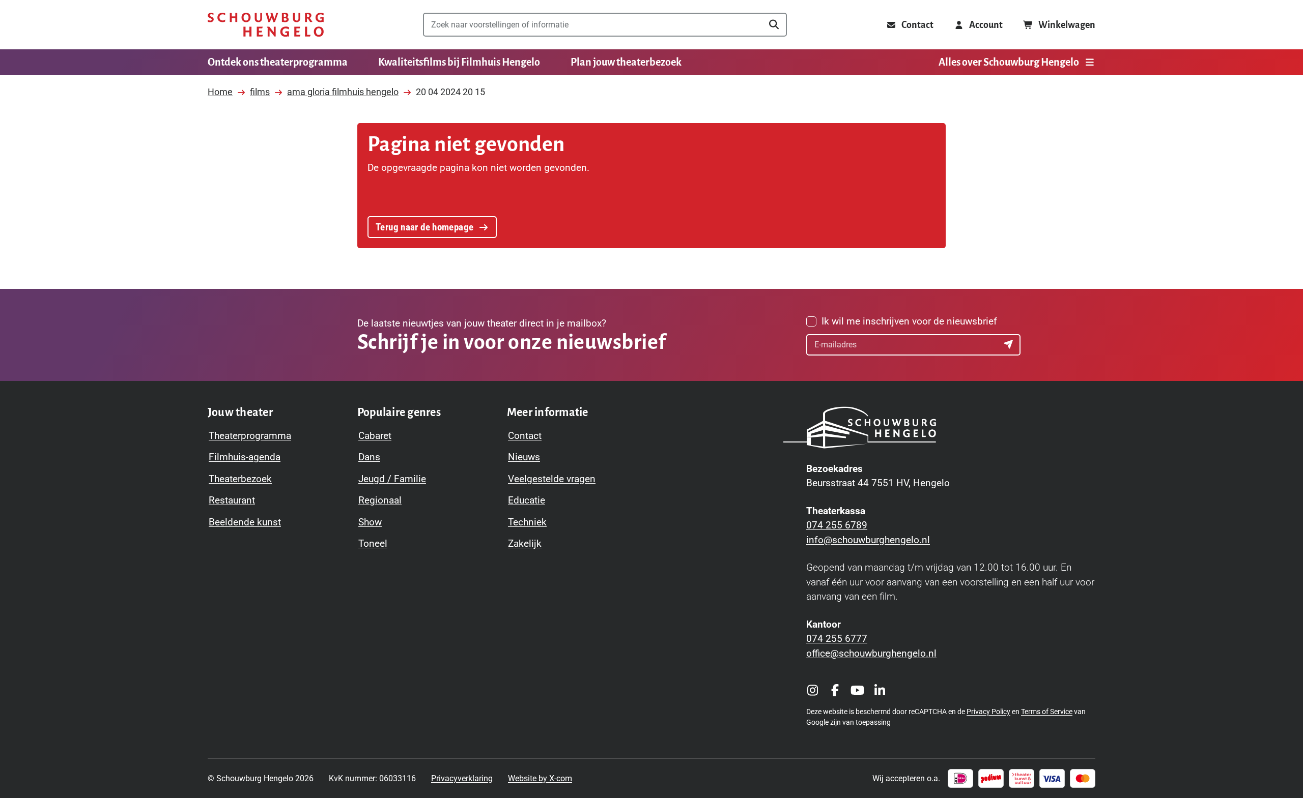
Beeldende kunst (245, 522)
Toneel (372, 543)
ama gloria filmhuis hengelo (343, 91)
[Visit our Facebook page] (835, 690)
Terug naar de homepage (424, 227)
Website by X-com (540, 778)
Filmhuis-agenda (244, 457)
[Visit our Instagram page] (812, 690)
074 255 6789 (836, 525)
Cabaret (374, 435)
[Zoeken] (774, 25)
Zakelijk (525, 543)
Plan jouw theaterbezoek (626, 62)
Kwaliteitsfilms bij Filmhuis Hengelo (459, 62)
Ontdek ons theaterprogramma (278, 62)
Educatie (526, 500)
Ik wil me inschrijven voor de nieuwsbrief (909, 321)
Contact (525, 435)
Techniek (527, 522)
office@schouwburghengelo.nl (871, 653)
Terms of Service (1046, 711)
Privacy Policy (988, 711)
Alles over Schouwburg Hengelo (1009, 62)
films (260, 91)
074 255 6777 (836, 638)
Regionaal (380, 500)
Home (220, 91)
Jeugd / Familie (392, 479)
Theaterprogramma (250, 435)
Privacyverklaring (462, 778)
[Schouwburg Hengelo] (266, 25)
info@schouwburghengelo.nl (868, 540)
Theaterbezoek (240, 479)
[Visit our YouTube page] (857, 690)
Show (370, 522)
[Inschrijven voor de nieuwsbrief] (1010, 345)
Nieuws (524, 457)
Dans (369, 457)
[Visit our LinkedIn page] (879, 690)
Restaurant (232, 500)
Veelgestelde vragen (552, 479)
